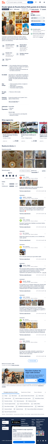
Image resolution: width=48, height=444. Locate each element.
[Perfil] (44, 2)
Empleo (33, 424)
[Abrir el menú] (45, 178)
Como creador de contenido (39, 425)
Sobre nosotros (33, 422)
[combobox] (17, 2)
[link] (10, 132)
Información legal (24, 423)
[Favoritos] (36, 2)
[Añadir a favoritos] (18, 123)
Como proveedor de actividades (39, 422)
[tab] (10, 392)
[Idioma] (40, 2)
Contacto (23, 421)
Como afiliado (38, 427)
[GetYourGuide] (3, 2)
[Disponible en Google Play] (15, 422)
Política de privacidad (25, 425)
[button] (14, 9)
